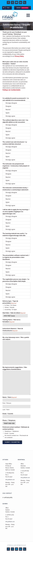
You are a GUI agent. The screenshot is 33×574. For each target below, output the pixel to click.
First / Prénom (7, 403)
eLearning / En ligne (11, 309)
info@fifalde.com (10, 479)
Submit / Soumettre (12, 442)
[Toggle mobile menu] (28, 15)
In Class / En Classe (10, 305)
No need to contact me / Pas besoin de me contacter (16, 436)
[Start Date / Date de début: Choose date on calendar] (29, 316)
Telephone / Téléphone (12, 431)
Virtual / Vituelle (9, 307)
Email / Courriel (9, 433)
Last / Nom (6, 409)
